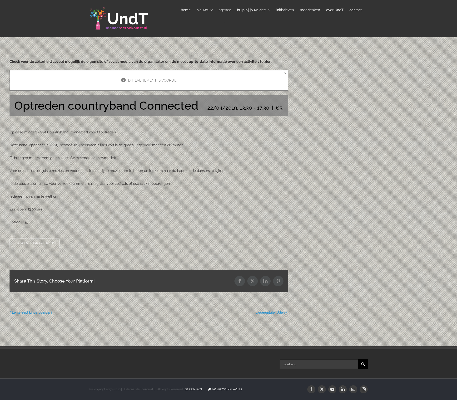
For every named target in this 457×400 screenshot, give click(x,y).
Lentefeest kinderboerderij (32, 312)
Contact (195, 389)
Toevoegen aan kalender (34, 243)
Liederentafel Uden (270, 312)
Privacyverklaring (226, 389)
